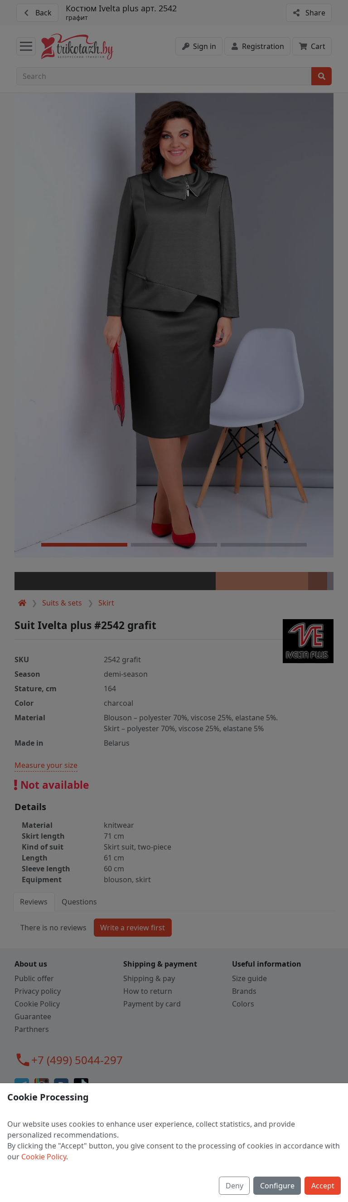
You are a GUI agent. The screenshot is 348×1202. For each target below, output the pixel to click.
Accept (322, 1186)
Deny (234, 1186)
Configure (277, 1186)
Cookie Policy (43, 1157)
